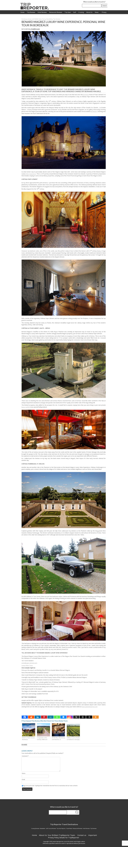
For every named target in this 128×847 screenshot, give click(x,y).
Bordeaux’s (94, 111)
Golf (74, 12)
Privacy (104, 12)
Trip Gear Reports (61, 828)
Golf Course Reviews (51, 828)
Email (23, 779)
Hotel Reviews (42, 12)
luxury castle (25, 407)
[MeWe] (50, 717)
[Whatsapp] (57, 717)
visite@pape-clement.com (29, 663)
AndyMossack (35, 29)
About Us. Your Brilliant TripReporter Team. (57, 835)
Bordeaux (24, 19)
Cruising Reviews (35, 828)
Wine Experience (31, 174)
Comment (25, 756)
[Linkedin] (38, 717)
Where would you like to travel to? (94, 2)
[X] (76, 717)
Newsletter (49, 19)
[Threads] (83, 717)
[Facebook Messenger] (63, 717)
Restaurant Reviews (55, 12)
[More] (96, 717)
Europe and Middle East (34, 19)
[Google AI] (89, 717)
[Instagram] (70, 717)
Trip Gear (68, 12)
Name (23, 773)
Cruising (81, 12)
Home (22, 12)
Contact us (81, 835)
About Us (89, 12)
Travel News (69, 828)
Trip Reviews (31, 12)
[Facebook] (25, 717)
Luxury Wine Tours (27, 665)
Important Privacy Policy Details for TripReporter (72, 836)
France (44, 19)
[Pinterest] (44, 717)
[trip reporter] (35, 9)
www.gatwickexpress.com (89, 707)
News (96, 12)
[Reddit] (31, 717)
